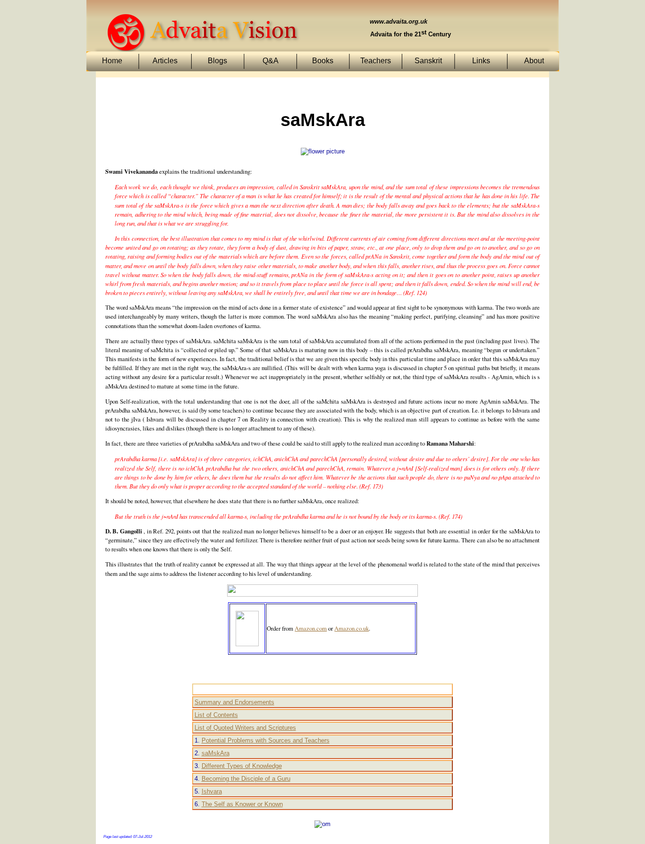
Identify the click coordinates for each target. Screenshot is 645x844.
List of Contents (216, 714)
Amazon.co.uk (351, 628)
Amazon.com (311, 628)
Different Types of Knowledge (242, 765)
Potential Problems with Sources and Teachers (266, 740)
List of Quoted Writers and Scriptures (245, 727)
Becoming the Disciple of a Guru (246, 778)
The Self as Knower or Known (242, 804)
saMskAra (215, 753)
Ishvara (212, 791)
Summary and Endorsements (234, 702)
